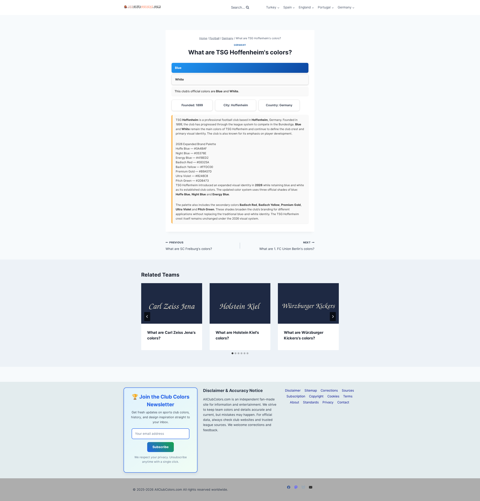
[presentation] (171, 303)
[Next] (333, 316)
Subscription (295, 396)
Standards (311, 402)
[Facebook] (288, 487)
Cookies (333, 396)
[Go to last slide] (147, 316)
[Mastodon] (296, 487)
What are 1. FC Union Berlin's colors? (286, 246)
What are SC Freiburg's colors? (189, 246)
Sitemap (310, 390)
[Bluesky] (303, 487)
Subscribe (160, 447)
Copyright (316, 396)
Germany (240, 45)
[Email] (311, 487)
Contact (343, 402)
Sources (348, 390)
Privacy (327, 402)
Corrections (329, 390)
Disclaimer (293, 390)
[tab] (232, 353)
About (294, 402)
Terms (347, 396)
